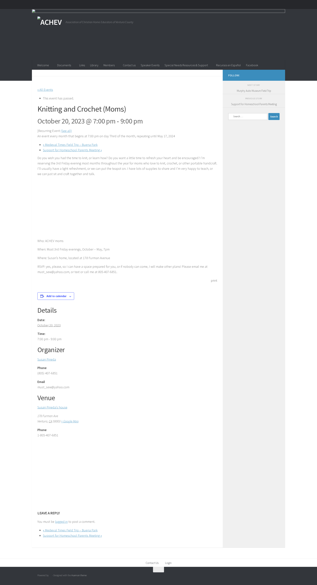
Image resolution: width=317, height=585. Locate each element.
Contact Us (152, 563)
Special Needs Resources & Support (186, 65)
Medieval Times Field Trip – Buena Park (70, 145)
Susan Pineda (46, 359)
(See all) (66, 131)
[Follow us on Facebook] (271, 75)
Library (94, 65)
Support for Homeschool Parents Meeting (72, 150)
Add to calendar (56, 296)
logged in (61, 521)
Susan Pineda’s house (52, 407)
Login (168, 563)
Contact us (129, 65)
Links (82, 65)
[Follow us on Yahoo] (277, 75)
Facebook (252, 65)
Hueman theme (79, 575)
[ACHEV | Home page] (49, 22)
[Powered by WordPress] (50, 575)
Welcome (43, 65)
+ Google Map (70, 421)
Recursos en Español (228, 65)
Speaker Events (150, 65)
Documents (64, 65)
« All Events (45, 90)
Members (109, 65)
